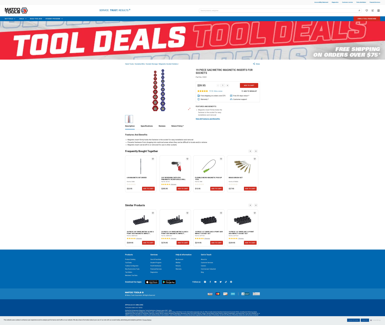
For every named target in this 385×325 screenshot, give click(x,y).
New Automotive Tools (132, 269)
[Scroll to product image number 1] (129, 119)
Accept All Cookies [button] (353, 320)
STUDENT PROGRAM (53, 19)
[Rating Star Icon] (127, 184)
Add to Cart (249, 85)
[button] (375, 320)
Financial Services (156, 269)
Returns (178, 266)
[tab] (130, 126)
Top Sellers (128, 272)
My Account (179, 259)
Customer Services (207, 262)
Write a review (218, 91)
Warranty (178, 269)
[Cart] (372, 10)
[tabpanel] (192, 139)
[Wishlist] (367, 10)
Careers (203, 266)
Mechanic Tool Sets (131, 275)
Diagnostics (154, 272)
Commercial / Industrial (208, 269)
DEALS (21, 19)
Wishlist (178, 262)
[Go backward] (250, 151)
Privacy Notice (146, 320)
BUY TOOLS (9, 19)
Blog (202, 272)
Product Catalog (130, 259)
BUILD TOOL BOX (36, 19)
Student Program (155, 262)
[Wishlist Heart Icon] (153, 159)
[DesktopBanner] (192, 40)
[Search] (359, 10)
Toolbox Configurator (131, 266)
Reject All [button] (364, 320)
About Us (204, 259)
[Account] (378, 10)
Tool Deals (128, 262)
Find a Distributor (155, 266)
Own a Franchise (155, 259)
